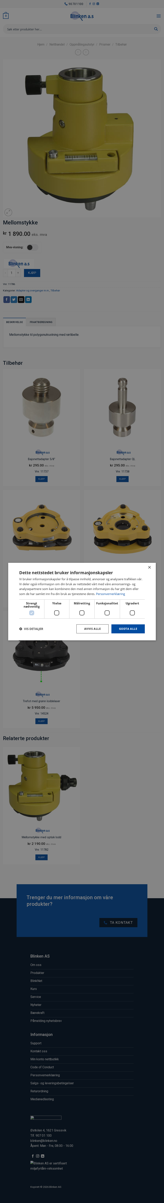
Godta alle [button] (128, 629)
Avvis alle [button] (92, 629)
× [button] (149, 567)
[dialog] (82, 601)
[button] (31, 629)
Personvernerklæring (110, 594)
